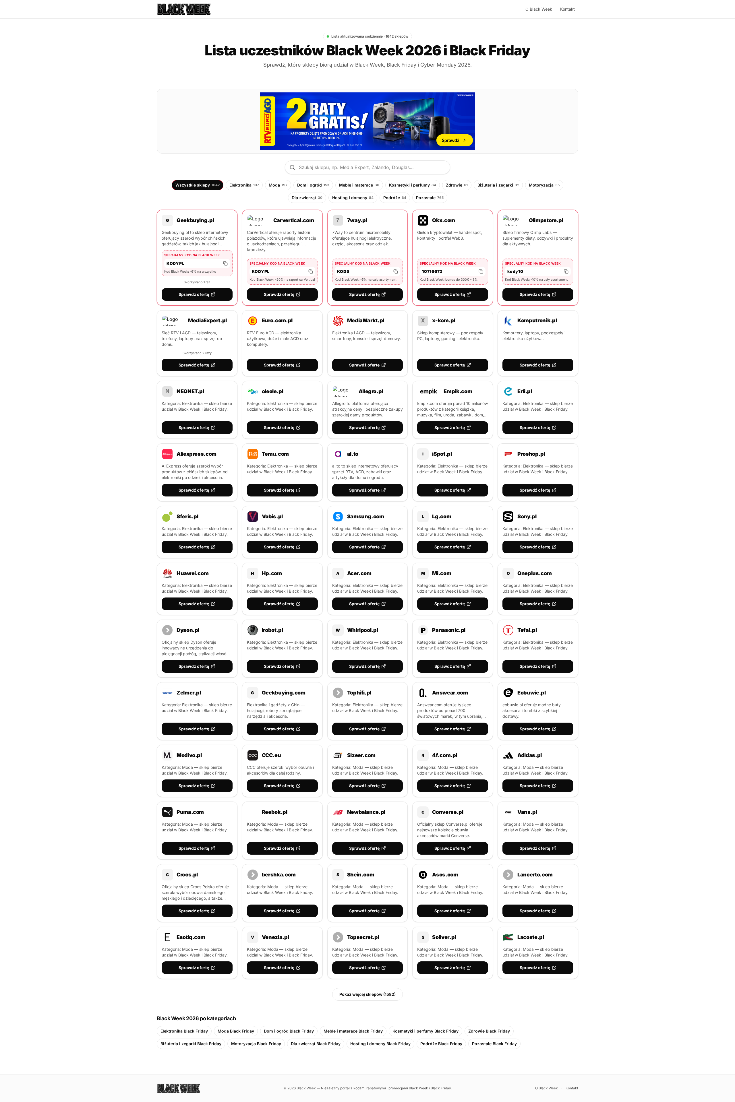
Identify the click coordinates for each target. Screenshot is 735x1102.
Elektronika (244, 185)
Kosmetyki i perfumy (412, 185)
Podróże (394, 197)
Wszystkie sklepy (197, 185)
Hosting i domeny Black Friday (380, 1043)
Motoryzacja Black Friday (256, 1043)
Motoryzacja (544, 185)
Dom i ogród (313, 185)
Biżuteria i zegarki (498, 185)
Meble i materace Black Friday (353, 1031)
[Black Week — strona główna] (184, 9)
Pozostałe (430, 197)
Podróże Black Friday (441, 1043)
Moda (278, 185)
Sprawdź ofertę (194, 294)
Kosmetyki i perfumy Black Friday (425, 1031)
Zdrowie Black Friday (489, 1031)
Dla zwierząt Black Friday (316, 1043)
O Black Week (538, 9)
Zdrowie (457, 185)
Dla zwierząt (307, 197)
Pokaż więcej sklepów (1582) (367, 994)
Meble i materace (359, 185)
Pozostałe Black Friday (494, 1043)
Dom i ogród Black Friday (289, 1031)
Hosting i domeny (353, 197)
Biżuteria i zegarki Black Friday (190, 1043)
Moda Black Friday (236, 1031)
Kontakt (567, 9)
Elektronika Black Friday (184, 1031)
